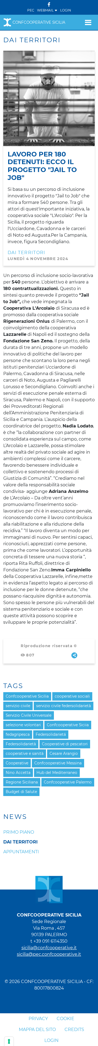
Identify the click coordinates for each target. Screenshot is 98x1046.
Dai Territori (20, 842)
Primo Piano (18, 832)
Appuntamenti (21, 851)
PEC (30, 10)
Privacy (38, 1018)
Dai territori (26, 252)
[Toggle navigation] (88, 22)
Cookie (65, 1018)
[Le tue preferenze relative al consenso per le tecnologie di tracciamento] (9, 1041)
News (15, 817)
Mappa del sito (37, 1029)
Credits (74, 1029)
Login (65, 10)
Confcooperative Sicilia (39, 22)
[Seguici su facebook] (49, 4)
